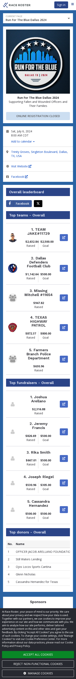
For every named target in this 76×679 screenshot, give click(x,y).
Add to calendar (22, 141)
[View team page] (12, 237)
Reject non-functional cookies (38, 664)
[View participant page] (12, 404)
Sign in (61, 5)
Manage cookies (40, 673)
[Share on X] (38, 203)
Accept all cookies (38, 654)
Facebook (18, 177)
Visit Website (20, 166)
